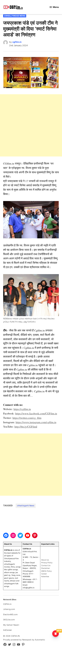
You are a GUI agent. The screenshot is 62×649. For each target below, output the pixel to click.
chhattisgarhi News (25, 505)
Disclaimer (45, 568)
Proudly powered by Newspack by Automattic (24, 640)
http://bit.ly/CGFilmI (25, 426)
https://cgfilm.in (22, 409)
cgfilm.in (17, 42)
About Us (45, 560)
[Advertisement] (31, 125)
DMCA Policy (46, 571)
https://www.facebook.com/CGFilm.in (36, 413)
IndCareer (7, 630)
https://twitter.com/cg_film (26, 418)
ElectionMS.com (10, 614)
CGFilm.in (7, 604)
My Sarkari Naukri (11, 625)
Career (44, 574)
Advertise (45, 576)
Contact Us (45, 565)
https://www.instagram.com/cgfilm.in (36, 422)
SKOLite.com (9, 619)
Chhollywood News (14, 16)
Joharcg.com (9, 609)
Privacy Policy (46, 563)
